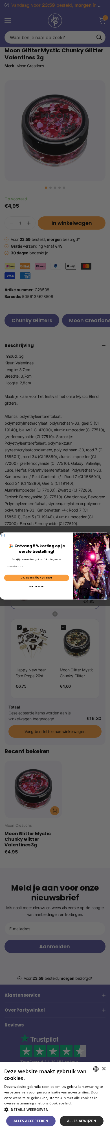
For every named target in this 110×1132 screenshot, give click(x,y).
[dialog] (55, 1097)
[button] (55, 1109)
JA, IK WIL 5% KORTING (36, 577)
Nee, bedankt (37, 586)
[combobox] (96, 1069)
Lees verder (82, 1103)
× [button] (104, 1069)
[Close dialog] (3, 535)
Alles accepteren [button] (31, 1120)
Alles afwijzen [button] (81, 1120)
